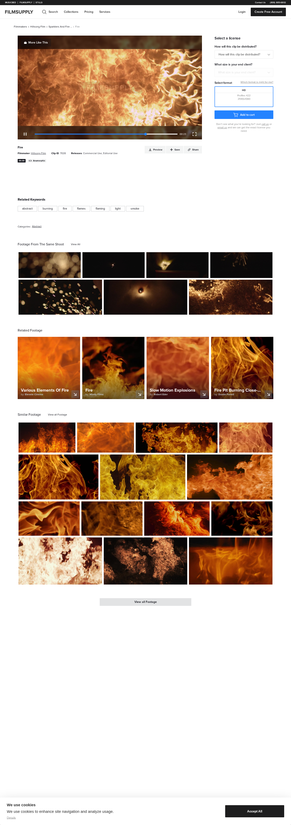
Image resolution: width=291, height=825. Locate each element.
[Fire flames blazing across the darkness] (229, 476)
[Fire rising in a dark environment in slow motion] (47, 438)
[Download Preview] (54, 273)
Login (242, 12)
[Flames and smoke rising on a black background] (112, 518)
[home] (21, 12)
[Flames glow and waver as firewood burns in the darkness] (230, 560)
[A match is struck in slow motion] (177, 265)
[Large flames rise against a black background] (58, 476)
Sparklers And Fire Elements (60, 26)
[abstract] (27, 208)
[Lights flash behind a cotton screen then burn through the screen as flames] (145, 297)
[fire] (65, 208)
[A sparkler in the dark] (113, 265)
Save (65, 273)
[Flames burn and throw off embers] (145, 560)
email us (222, 127)
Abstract (37, 226)
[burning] (47, 208)
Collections (71, 12)
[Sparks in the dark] (241, 265)
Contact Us (260, 2)
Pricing (88, 12)
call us (265, 124)
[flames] (81, 208)
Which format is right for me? (257, 82)
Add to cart (247, 115)
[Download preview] (49, 448)
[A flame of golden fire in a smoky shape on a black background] (241, 518)
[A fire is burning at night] (177, 438)
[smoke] (135, 208)
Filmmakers (20, 26)
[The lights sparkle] (50, 265)
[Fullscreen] (194, 134)
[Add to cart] (70, 448)
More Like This (38, 42)
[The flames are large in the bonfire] (60, 560)
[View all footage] (57, 414)
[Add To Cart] (76, 273)
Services (104, 12)
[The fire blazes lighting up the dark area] (143, 476)
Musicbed (10, 2)
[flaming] (100, 208)
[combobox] (244, 72)
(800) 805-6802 (278, 2)
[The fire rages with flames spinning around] (49, 518)
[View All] (75, 244)
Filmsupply (26, 2)
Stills (39, 2)
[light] (118, 208)
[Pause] (25, 134)
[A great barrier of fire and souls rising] (245, 438)
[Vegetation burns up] (230, 297)
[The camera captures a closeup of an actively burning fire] (105, 438)
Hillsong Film (37, 26)
